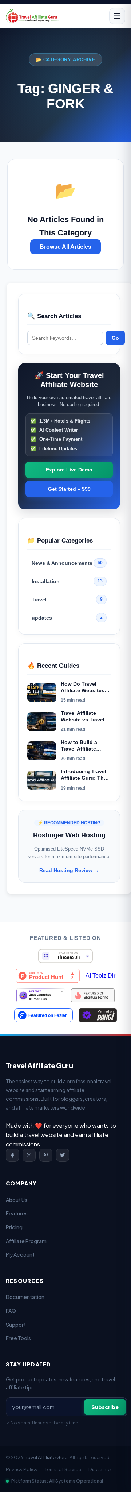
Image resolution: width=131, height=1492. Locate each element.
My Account (20, 1254)
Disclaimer (100, 1469)
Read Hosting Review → (69, 870)
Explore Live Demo (69, 470)
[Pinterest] (45, 1155)
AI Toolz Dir (100, 976)
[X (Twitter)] (62, 1155)
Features (17, 1213)
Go (115, 338)
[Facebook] (12, 1155)
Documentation (25, 1297)
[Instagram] (29, 1155)
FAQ (11, 1310)
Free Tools (18, 1338)
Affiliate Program (26, 1241)
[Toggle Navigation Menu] (117, 16)
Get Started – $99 (69, 489)
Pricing (14, 1227)
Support (16, 1324)
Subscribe (105, 1407)
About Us (16, 1199)
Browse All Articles (65, 247)
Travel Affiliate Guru (46, 1457)
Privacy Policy (21, 1469)
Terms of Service (63, 1469)
